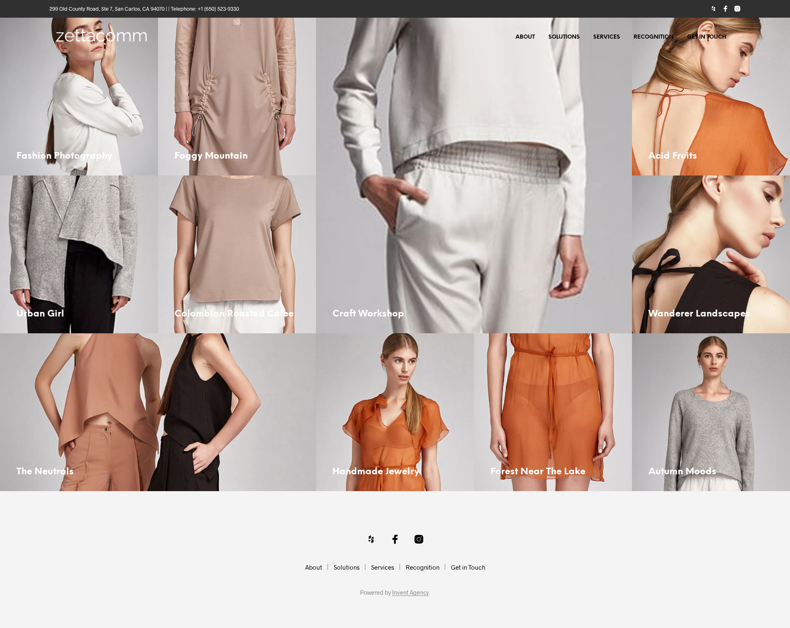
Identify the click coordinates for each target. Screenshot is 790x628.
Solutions (564, 37)
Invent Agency (410, 592)
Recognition (654, 37)
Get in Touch (706, 37)
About (525, 37)
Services (606, 37)
